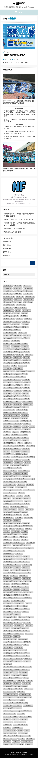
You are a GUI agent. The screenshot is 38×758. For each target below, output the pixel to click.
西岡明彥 (17, 595)
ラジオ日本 (28, 689)
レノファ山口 (18, 689)
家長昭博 (21, 305)
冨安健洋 (7, 564)
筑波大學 (18, 390)
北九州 (16, 512)
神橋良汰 (7, 515)
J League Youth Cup (10, 733)
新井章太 (26, 396)
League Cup (8, 722)
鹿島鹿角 (16, 313)
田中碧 (18, 285)
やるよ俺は (17, 338)
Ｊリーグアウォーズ (10, 492)
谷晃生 (15, 432)
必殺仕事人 (16, 457)
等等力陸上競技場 (20, 307)
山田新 (7, 313)
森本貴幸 (15, 619)
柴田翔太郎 (25, 619)
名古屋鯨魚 (8, 349)
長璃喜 (16, 374)
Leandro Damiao (29, 490)
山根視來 (8, 294)
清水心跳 (15, 451)
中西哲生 (7, 407)
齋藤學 (27, 382)
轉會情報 (7, 329)
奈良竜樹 (25, 465)
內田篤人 (17, 476)
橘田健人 (8, 299)
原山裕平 (7, 476)
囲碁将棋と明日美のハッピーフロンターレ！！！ (17, 666)
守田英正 (30, 296)
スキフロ (7, 705)
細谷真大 (17, 534)
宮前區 (27, 462)
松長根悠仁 (26, 360)
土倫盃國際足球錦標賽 (20, 473)
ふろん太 (22, 365)
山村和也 (17, 363)
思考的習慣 (17, 644)
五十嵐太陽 (26, 476)
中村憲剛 (28, 288)
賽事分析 (7, 426)
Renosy (7, 719)
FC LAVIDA (8, 548)
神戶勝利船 (8, 445)
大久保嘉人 (17, 468)
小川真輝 (17, 655)
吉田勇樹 (7, 672)
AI (5, 528)
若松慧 (26, 357)
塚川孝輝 (7, 404)
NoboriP (30, 484)
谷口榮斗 (17, 379)
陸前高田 (15, 586)
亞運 (26, 678)
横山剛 (30, 617)
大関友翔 (7, 401)
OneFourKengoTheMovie (19, 412)
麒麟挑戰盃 (17, 545)
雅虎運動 (7, 520)
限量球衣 (7, 387)
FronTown (15, 418)
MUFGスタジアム (19, 550)
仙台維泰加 (17, 678)
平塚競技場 (8, 647)
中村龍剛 (7, 479)
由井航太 (30, 445)
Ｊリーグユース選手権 (20, 724)
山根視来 (17, 653)
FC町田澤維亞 (25, 432)
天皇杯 (19, 495)
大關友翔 (15, 346)
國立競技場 (17, 404)
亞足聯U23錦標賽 (9, 680)
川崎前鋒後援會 (9, 556)
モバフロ (15, 531)
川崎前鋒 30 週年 (20, 376)
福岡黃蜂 (7, 606)
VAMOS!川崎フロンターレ (12, 711)
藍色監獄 (7, 597)
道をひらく (17, 592)
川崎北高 (23, 575)
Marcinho (7, 490)
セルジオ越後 (20, 700)
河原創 (26, 556)
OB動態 (18, 291)
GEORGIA (17, 736)
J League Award (9, 371)
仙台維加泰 (25, 349)
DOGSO (7, 741)
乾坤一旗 (21, 680)
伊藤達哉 (7, 327)
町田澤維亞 (8, 376)
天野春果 (26, 398)
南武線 (6, 675)
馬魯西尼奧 (8, 429)
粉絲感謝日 (8, 390)
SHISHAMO (27, 564)
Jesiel (27, 730)
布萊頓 (28, 528)
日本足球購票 (19, 633)
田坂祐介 (27, 390)
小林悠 (18, 294)
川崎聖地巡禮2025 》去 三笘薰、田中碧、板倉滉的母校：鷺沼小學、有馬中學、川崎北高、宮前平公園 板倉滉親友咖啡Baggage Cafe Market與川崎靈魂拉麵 (19, 113)
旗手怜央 (28, 291)
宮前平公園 (18, 462)
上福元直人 (26, 683)
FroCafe (7, 324)
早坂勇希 (7, 363)
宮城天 (18, 299)
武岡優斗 (17, 614)
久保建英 (28, 517)
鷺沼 (25, 434)
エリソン (17, 564)
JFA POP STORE (9, 730)
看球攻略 (17, 608)
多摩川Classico (27, 401)
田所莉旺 (26, 608)
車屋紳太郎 (28, 299)
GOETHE (7, 736)
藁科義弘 (17, 597)
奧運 (6, 465)
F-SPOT (7, 545)
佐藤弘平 (7, 678)
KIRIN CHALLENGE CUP (11, 415)
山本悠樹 (7, 338)
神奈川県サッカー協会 (20, 606)
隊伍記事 (6, 52)
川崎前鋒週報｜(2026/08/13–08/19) (14, 228)
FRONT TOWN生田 (10, 738)
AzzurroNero (8, 310)
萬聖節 (26, 387)
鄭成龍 (16, 327)
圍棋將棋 (7, 664)
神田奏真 (7, 374)
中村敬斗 (30, 542)
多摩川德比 (23, 537)
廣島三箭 (26, 310)
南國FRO (19, 3)
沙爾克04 (7, 393)
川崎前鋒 (8, 285)
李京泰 (6, 628)
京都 (27, 495)
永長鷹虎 (17, 360)
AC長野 (29, 744)
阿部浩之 (7, 357)
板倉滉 (27, 285)
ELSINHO (30, 738)
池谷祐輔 (17, 393)
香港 (27, 385)
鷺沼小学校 (26, 578)
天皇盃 (6, 346)
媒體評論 (29, 509)
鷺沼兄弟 (29, 354)
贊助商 (26, 338)
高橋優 (6, 584)
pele (6, 575)
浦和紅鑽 (7, 316)
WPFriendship (17, 754)
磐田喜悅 (7, 608)
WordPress (30, 754)
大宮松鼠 (7, 661)
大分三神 (7, 468)
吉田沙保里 (25, 669)
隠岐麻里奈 (18, 382)
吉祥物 (6, 365)
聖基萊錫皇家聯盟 (9, 443)
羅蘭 (20, 443)
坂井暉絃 (7, 473)
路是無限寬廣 (28, 592)
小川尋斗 (15, 503)
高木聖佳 (19, 385)
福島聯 (27, 501)
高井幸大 (7, 321)
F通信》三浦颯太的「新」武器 (12, 232)
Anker (21, 492)
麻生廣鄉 (17, 578)
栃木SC (25, 393)
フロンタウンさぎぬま (10, 694)
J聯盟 (16, 316)
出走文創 (17, 520)
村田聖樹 (29, 625)
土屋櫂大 (25, 346)
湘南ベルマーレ (9, 318)
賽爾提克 (7, 595)
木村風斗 (7, 534)
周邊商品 (26, 321)
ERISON (25, 324)
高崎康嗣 (15, 584)
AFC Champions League (11, 421)
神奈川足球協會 (19, 445)
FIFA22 (21, 738)
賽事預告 (5, 252)
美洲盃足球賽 (19, 603)
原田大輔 (23, 672)
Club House (21, 371)
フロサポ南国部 (25, 694)
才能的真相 (23, 639)
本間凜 (6, 434)
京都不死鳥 (8, 423)
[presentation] (19, 86)
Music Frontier (8, 487)
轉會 (25, 534)
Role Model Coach (25, 716)
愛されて (7, 644)
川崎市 (17, 459)
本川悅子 (15, 628)
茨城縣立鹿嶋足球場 (18, 600)
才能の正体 (8, 642)
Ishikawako (23, 733)
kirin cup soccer (20, 722)
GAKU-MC (7, 539)
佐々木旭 (26, 567)
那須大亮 (25, 437)
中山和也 (17, 683)
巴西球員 (7, 512)
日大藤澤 (7, 550)
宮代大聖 (17, 329)
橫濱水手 (28, 302)
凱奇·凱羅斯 (17, 515)
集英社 (24, 539)
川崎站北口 (8, 459)
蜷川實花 (26, 595)
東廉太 (24, 512)
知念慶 (6, 340)
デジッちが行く (22, 410)
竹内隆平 (14, 575)
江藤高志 (16, 324)
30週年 (7, 509)
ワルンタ (7, 689)
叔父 (15, 672)
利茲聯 (14, 537)
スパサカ (17, 479)
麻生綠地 (20, 354)
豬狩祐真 (7, 561)
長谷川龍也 (17, 357)
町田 (19, 556)
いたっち (7, 481)
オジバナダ (17, 708)
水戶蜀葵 (7, 379)
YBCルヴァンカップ (20, 481)
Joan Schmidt (17, 727)
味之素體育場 (28, 404)
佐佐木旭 (22, 332)
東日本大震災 (19, 625)
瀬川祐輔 (26, 448)
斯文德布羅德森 (9, 354)
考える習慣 (8, 603)
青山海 (6, 586)
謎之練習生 (17, 387)
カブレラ (7, 708)
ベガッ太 (21, 691)
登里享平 (17, 302)
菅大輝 (6, 600)
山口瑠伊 (31, 371)
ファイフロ (8, 697)
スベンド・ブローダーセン (21, 561)
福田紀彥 (28, 443)
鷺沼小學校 (16, 434)
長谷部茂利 (8, 382)
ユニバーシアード (9, 691)
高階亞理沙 (17, 581)
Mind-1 (15, 719)
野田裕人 (7, 542)
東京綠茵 (28, 318)
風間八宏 (25, 584)
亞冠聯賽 (7, 501)
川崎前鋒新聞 (9, 296)
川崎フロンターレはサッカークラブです (15, 343)
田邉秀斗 (7, 448)
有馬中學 (7, 578)
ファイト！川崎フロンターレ (23, 697)
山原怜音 (26, 379)
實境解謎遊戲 (18, 658)
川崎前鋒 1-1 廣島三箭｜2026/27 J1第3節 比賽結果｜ (18, 219)
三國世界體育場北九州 (20, 686)
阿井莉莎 (7, 437)
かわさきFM (28, 705)
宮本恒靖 (28, 658)
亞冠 (14, 365)
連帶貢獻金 (17, 498)
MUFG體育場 (8, 553)
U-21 (6, 506)
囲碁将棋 (7, 669)
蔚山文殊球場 (27, 597)
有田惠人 (25, 628)
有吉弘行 (7, 631)
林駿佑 (30, 548)
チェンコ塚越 (8, 700)
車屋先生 (7, 440)
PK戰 (25, 426)
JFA (20, 730)
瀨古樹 (17, 611)
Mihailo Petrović (21, 487)
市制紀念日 (18, 647)
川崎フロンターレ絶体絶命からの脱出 (15, 650)
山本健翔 (26, 653)
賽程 (21, 509)
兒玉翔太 (15, 675)
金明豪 (16, 589)
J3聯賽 (7, 503)
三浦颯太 (7, 559)
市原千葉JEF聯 (27, 559)
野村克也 (25, 589)
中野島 (29, 680)
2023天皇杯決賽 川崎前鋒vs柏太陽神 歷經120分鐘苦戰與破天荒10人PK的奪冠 (19, 132)
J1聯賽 (24, 374)
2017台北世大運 (9, 495)
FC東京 (24, 316)
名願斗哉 (26, 363)
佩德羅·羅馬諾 (8, 517)
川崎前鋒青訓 (9, 305)
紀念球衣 (24, 506)
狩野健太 (17, 448)
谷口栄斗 (17, 559)
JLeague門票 (25, 570)
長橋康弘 (17, 526)
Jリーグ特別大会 (9, 573)
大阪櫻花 (17, 321)
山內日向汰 (8, 462)
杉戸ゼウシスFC (20, 548)
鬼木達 (24, 313)
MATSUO (24, 719)
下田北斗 (25, 407)
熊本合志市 (8, 611)
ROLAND (21, 484)
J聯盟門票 (7, 724)
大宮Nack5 (17, 661)
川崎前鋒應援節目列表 (14, 55)
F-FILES (7, 498)
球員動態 (27, 498)
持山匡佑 (7, 335)
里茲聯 (6, 531)
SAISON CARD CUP (10, 716)
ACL (6, 570)
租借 (12, 528)
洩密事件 (14, 506)
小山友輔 (26, 655)
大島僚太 (8, 307)
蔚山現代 (17, 440)
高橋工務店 (27, 581)
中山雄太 (7, 683)
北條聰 (16, 539)
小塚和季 (7, 658)
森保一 (17, 429)
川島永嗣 (7, 398)
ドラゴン (7, 368)
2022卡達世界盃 (26, 421)
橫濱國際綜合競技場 (10, 617)
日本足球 (29, 633)
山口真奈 (26, 459)
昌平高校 (27, 545)
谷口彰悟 (8, 291)
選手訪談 (27, 423)
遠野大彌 (25, 327)
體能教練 (26, 523)
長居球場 (25, 586)
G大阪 (6, 418)
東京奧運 (7, 396)
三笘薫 (24, 531)
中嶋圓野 (19, 517)
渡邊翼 (25, 611)
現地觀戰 (5, 241)
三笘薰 (7, 288)
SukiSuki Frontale (9, 713)
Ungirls (7, 412)
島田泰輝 (7, 653)
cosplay (24, 418)
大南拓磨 (17, 401)
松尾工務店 (17, 622)
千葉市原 (27, 335)
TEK (26, 515)
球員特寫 (5, 245)
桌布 (14, 509)
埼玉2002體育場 (24, 470)
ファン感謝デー (9, 410)
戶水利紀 (18, 642)
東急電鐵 (26, 352)
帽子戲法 (20, 528)
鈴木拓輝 (7, 589)
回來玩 (19, 318)
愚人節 (6, 457)
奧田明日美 (15, 465)
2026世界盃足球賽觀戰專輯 (12, 523)
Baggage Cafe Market (24, 573)
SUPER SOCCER (9, 484)
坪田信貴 (27, 661)
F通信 (20, 296)
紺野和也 (17, 352)
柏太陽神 (15, 340)
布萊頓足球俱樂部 (28, 457)
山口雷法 (7, 655)
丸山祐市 (17, 567)
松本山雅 (7, 622)
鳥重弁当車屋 (8, 385)
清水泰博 (7, 614)
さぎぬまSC (17, 705)
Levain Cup (17, 490)
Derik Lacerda (18, 501)
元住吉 (24, 675)
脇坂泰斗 (17, 288)
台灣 (17, 349)
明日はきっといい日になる (21, 631)
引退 (26, 644)
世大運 (16, 407)
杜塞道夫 (17, 396)
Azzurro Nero (8, 744)
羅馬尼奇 (18, 423)
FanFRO (7, 432)
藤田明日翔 (25, 503)
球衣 (18, 310)
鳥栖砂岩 (7, 581)
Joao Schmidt (18, 368)
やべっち (7, 352)
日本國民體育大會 (21, 454)
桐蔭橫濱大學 (8, 454)
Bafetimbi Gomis (27, 741)
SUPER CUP (27, 711)
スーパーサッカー (28, 479)
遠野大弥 (7, 592)
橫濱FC (22, 617)
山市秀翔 (19, 553)
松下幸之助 (8, 625)
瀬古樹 (6, 451)
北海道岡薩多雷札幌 (10, 332)
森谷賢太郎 (25, 451)
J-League (25, 415)
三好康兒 (28, 294)
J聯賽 (6, 537)
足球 (32, 426)
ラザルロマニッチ (19, 542)
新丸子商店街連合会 (10, 639)
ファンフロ (26, 429)
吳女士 (16, 669)
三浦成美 (7, 686)
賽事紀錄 (5, 248)
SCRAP (21, 713)
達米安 (7, 302)
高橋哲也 (7, 526)
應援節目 (27, 642)
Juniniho (7, 727)
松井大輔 (27, 622)
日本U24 (17, 636)
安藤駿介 (17, 398)
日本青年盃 (8, 633)
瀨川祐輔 (7, 360)
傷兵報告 (17, 426)
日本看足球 (15, 570)
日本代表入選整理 (8, 238)
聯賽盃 (25, 440)
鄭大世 (16, 437)
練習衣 (28, 603)
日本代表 (7, 636)
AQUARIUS (19, 744)
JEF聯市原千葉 (27, 526)
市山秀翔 (7, 567)
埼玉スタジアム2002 (10, 470)
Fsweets (27, 736)
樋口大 (6, 619)
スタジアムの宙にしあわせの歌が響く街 (15, 702)
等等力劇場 (17, 335)
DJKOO (16, 741)
